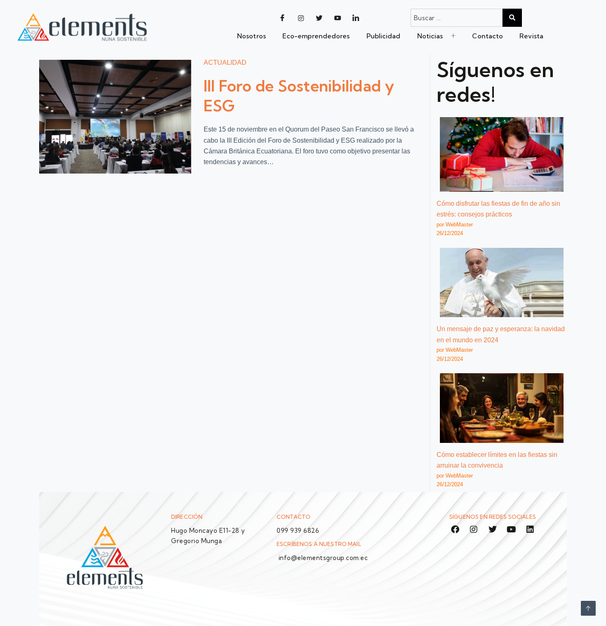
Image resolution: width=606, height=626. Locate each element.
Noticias (430, 36)
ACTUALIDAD (225, 62)
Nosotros (251, 36)
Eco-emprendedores (316, 36)
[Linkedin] (530, 529)
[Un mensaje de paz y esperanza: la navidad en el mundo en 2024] (502, 283)
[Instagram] (301, 18)
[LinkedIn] (356, 18)
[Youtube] (337, 18)
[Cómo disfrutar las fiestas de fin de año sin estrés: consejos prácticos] (502, 154)
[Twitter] (319, 18)
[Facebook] (282, 18)
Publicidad (383, 36)
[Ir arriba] (588, 608)
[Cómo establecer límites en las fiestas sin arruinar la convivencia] (502, 408)
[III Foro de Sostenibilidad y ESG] (115, 117)
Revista (531, 36)
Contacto (487, 36)
